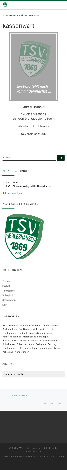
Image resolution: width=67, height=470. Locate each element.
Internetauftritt (10, 340)
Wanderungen (21, 352)
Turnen (57, 348)
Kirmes (32, 340)
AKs (4, 325)
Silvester (22, 344)
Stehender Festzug (46, 344)
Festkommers (9, 333)
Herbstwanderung (11, 337)
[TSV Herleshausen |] (9, 5)
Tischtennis (8, 348)
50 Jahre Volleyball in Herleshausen (32, 186)
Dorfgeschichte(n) (12, 329)
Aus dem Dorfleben (30, 325)
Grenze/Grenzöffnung (40, 333)
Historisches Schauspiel (36, 337)
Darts (55, 325)
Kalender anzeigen (12, 193)
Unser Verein (17, 15)
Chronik (47, 325)
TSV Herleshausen (30, 448)
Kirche (23, 340)
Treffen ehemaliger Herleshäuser (34, 348)
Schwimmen (8, 344)
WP (20, 456)
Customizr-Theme (55, 456)
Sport (31, 344)
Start (5, 15)
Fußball (23, 333)
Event (50, 329)
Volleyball (7, 352)
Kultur (40, 340)
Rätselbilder (51, 340)
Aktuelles (13, 325)
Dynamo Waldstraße (34, 329)
